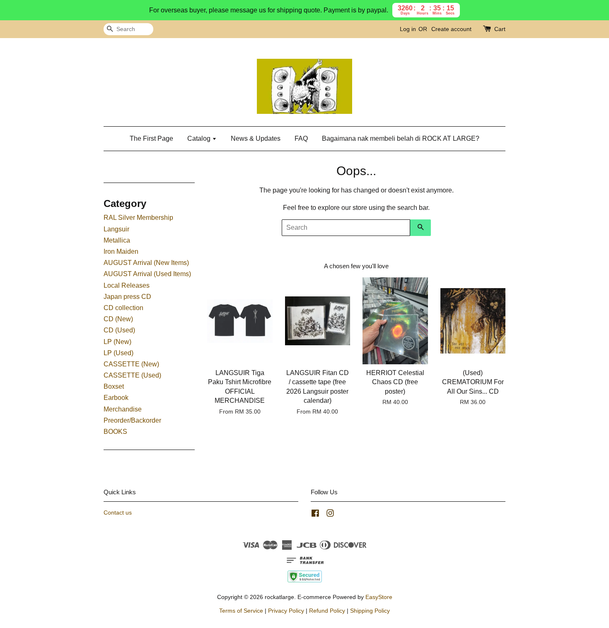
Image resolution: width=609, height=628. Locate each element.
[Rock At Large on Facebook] (315, 515)
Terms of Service (241, 611)
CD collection (123, 307)
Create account (451, 29)
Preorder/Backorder (132, 420)
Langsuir (116, 229)
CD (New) (118, 318)
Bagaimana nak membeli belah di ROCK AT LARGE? (400, 138)
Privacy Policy (286, 611)
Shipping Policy (370, 611)
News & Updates (255, 138)
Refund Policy (327, 611)
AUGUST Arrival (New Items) (146, 262)
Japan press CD (127, 296)
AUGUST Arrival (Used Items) (147, 273)
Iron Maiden (121, 251)
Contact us (118, 513)
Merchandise (123, 409)
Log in (408, 29)
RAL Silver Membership (138, 217)
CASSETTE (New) (131, 364)
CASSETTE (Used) (132, 375)
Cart (499, 29)
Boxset (114, 386)
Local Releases (127, 285)
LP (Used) (118, 352)
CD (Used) (119, 330)
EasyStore (378, 597)
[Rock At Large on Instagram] (330, 515)
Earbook (116, 397)
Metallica (117, 240)
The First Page (151, 138)
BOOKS (115, 431)
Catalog (199, 138)
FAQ (301, 138)
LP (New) (117, 341)
